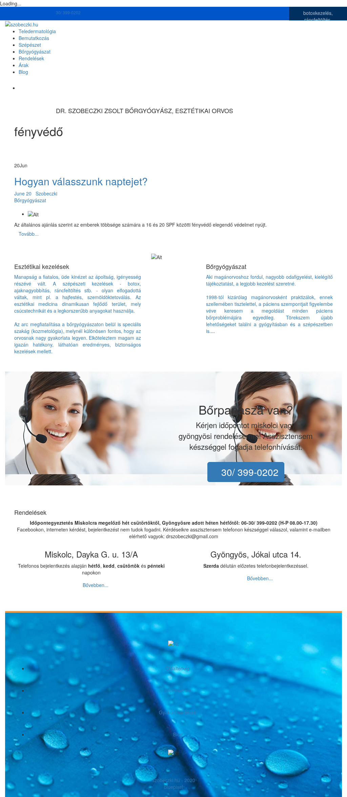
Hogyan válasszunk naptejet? (81, 181)
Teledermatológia (37, 31)
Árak (23, 65)
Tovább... (29, 233)
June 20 (23, 193)
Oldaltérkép (177, 668)
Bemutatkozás (34, 38)
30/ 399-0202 (69, 12)
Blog (23, 71)
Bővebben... (95, 585)
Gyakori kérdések (178, 712)
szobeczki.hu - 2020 (173, 780)
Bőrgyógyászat (34, 51)
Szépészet (30, 44)
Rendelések (31, 58)
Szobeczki (46, 193)
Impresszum (178, 690)
